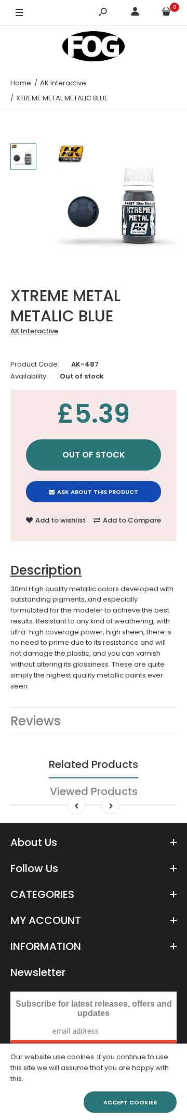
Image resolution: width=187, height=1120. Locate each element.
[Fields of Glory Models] (93, 48)
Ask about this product (97, 492)
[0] (166, 13)
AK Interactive (34, 331)
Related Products (93, 764)
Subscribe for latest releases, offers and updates (94, 1008)
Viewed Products (94, 791)
